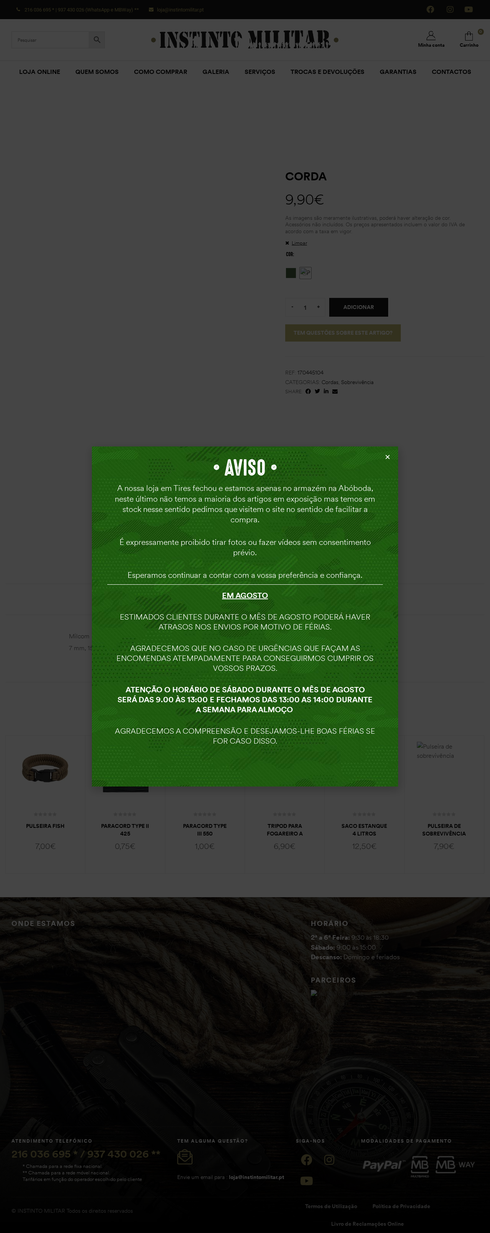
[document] (245, 616)
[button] (387, 457)
